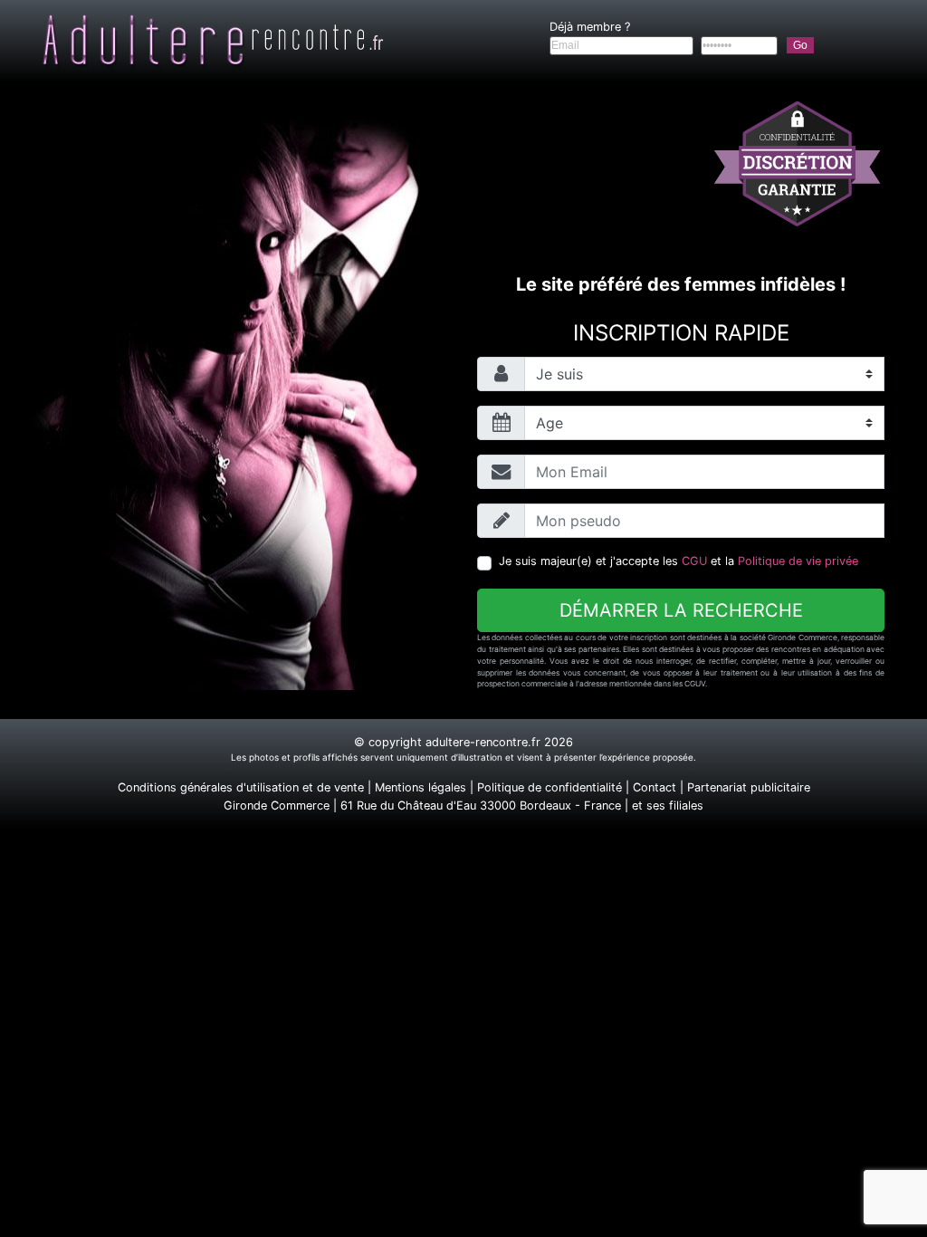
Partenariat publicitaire (748, 787)
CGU (694, 561)
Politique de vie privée (798, 561)
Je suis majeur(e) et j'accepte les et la (678, 561)
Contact (654, 787)
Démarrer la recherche (681, 610)
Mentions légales (420, 787)
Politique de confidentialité (549, 787)
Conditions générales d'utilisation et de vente (241, 787)
